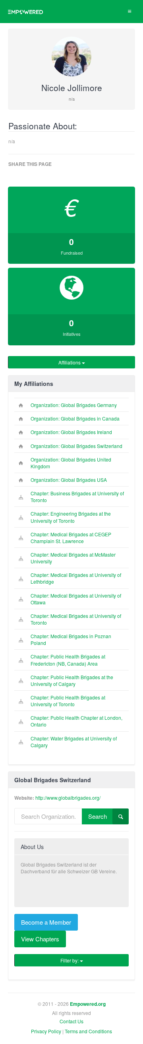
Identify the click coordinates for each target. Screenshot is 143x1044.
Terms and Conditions (88, 1031)
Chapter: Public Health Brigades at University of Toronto (68, 700)
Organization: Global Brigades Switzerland (76, 445)
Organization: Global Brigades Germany (74, 404)
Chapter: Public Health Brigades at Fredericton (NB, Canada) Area (68, 659)
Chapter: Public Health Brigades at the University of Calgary (72, 680)
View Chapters (40, 939)
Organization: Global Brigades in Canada (75, 418)
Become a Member (46, 922)
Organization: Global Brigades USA (69, 479)
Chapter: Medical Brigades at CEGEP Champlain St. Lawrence (71, 537)
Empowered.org (88, 1004)
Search (97, 816)
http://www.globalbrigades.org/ (67, 797)
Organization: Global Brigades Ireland (71, 432)
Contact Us (71, 1021)
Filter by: (70, 960)
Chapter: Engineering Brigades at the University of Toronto (71, 517)
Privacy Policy (46, 1031)
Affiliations (70, 362)
